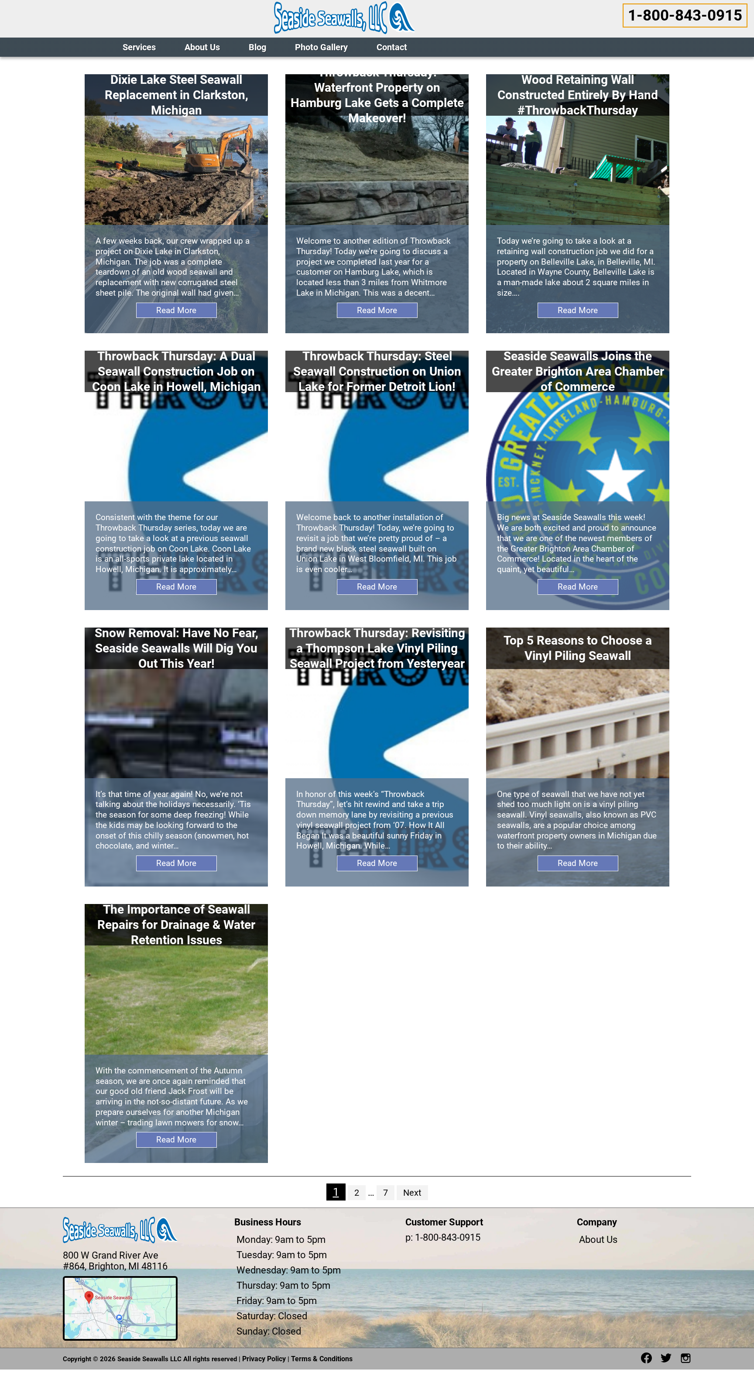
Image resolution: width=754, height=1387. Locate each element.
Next (412, 1192)
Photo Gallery (321, 47)
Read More (176, 310)
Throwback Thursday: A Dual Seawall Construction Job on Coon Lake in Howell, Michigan (176, 371)
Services (139, 47)
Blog (257, 47)
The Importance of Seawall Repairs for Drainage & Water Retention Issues (176, 924)
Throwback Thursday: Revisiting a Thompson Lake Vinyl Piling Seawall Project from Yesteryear (377, 648)
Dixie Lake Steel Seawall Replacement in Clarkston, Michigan (176, 94)
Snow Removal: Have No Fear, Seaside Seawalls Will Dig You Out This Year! (176, 648)
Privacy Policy (264, 1359)
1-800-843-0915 (685, 15)
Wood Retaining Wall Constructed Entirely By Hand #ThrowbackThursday (577, 94)
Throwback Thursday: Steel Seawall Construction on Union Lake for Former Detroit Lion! (377, 371)
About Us (202, 47)
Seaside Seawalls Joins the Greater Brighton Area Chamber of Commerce (578, 371)
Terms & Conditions (322, 1359)
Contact (392, 47)
